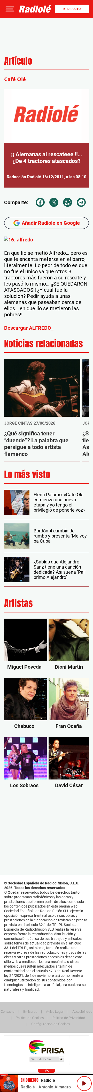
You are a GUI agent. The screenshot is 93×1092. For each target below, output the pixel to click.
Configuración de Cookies (50, 1024)
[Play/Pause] (84, 1083)
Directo (74, 9)
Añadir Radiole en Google (51, 223)
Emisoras (30, 1011)
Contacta (7, 1011)
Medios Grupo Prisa (46, 1059)
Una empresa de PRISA (46, 1046)
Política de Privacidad (68, 1018)
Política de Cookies (30, 1018)
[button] (9, 9)
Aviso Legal (55, 1011)
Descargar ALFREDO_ (28, 328)
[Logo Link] (35, 9)
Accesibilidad (82, 1011)
